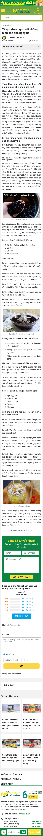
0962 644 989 (37, 824)
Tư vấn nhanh (34, 832)
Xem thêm (33, 797)
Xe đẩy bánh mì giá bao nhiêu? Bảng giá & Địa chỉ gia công (31, 759)
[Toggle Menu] (3, 10)
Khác (10, 25)
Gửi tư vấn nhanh (21, 577)
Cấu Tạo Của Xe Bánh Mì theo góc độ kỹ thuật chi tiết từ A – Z (31, 724)
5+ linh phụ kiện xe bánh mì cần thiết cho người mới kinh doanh (10, 724)
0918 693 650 (37, 826)
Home (4, 25)
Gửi (23, 832)
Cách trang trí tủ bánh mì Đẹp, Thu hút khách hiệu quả (10, 758)
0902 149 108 (37, 821)
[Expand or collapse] (38, 46)
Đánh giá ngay (21, 616)
